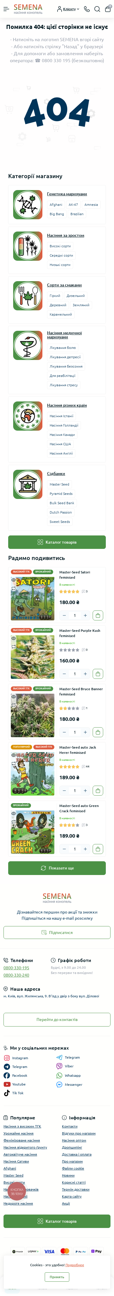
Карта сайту (72, 1196)
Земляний (81, 305)
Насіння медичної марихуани (64, 335)
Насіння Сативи (16, 1161)
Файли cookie (73, 1168)
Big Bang (57, 214)
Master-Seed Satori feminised (74, 574)
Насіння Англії (61, 453)
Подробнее (74, 1265)
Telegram (72, 1057)
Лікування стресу (64, 385)
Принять (57, 1277)
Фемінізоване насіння (22, 1140)
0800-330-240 (16, 975)
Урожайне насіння (19, 1133)
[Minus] (64, 615)
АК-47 (73, 204)
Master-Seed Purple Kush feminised (79, 633)
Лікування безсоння (66, 366)
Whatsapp (73, 1075)
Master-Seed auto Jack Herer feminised (77, 749)
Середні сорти (61, 255)
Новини (68, 1175)
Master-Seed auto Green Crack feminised (79, 808)
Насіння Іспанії (61, 416)
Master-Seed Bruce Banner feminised (81, 691)
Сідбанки (56, 474)
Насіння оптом (74, 1140)
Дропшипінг (72, 1147)
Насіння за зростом (65, 235)
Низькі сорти (60, 265)
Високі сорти (60, 246)
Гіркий (55, 296)
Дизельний (76, 296)
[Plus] (85, 615)
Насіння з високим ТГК (22, 1126)
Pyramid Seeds (61, 493)
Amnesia (91, 204)
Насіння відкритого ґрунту (25, 1147)
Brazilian (77, 214)
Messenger (73, 1084)
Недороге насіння (18, 1203)
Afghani (56, 204)
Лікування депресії (65, 357)
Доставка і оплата (76, 1154)
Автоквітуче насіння (20, 1154)
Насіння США (60, 444)
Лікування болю (63, 347)
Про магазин (72, 1161)
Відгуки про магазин (79, 1133)
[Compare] (13, 587)
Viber (69, 1066)
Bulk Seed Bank (62, 503)
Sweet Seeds (60, 521)
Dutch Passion (61, 512)
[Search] (97, 9)
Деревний (58, 305)
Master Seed (59, 484)
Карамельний (61, 314)
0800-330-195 (16, 968)
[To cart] (98, 615)
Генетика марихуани (67, 194)
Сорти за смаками (64, 285)
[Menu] (6, 9)
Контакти (69, 1126)
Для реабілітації (62, 376)
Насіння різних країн (67, 405)
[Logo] (28, 8)
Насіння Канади (62, 434)
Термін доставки (75, 1189)
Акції (66, 1203)
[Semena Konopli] (57, 897)
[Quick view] (13, 579)
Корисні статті (74, 1182)
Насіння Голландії (64, 425)
